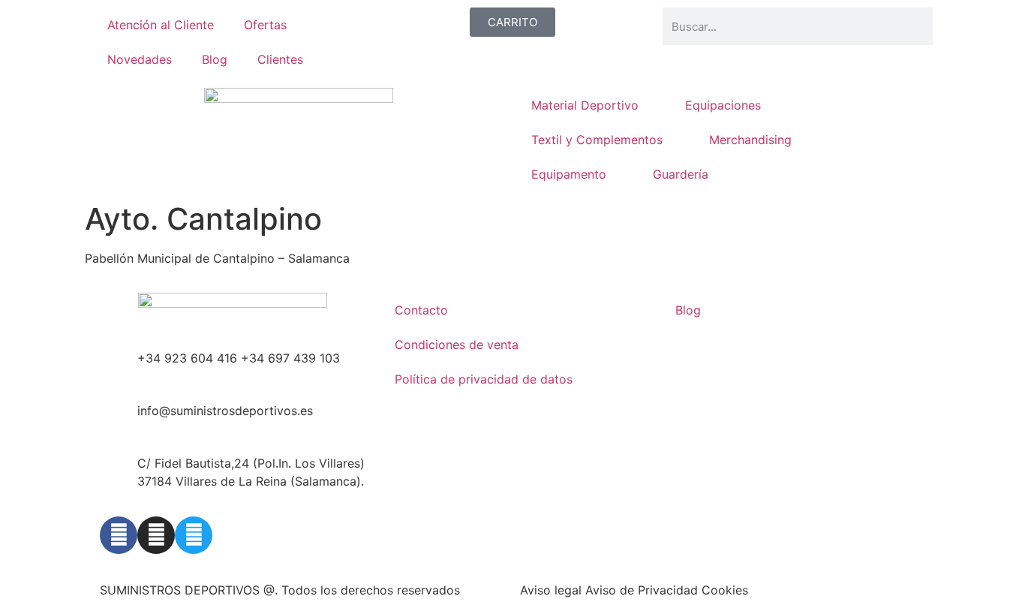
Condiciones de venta (457, 344)
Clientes (280, 59)
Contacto (421, 310)
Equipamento (568, 174)
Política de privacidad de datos (484, 379)
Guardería (680, 174)
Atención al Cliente (160, 24)
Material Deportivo (585, 105)
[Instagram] (156, 535)
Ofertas (265, 24)
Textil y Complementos (597, 139)
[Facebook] (118, 535)
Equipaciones (723, 105)
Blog (214, 59)
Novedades (139, 59)
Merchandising (750, 139)
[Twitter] (193, 535)
